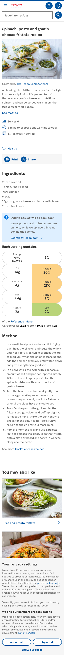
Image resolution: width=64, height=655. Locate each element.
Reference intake (21, 321)
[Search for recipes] (58, 15)
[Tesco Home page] (17, 6)
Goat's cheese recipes (29, 449)
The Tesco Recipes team (32, 84)
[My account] (49, 5)
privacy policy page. (48, 583)
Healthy (12, 148)
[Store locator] (58, 5)
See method (10, 113)
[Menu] (5, 5)
